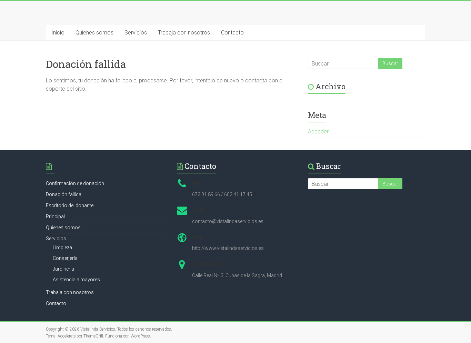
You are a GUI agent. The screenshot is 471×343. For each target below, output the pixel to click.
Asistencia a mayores (76, 279)
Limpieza (62, 247)
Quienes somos (94, 32)
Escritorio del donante (69, 205)
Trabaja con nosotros (184, 32)
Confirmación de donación (75, 183)
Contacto (232, 32)
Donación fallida (63, 194)
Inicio (57, 32)
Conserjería (65, 258)
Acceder (318, 131)
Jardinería (63, 269)
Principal (55, 216)
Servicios (135, 32)
